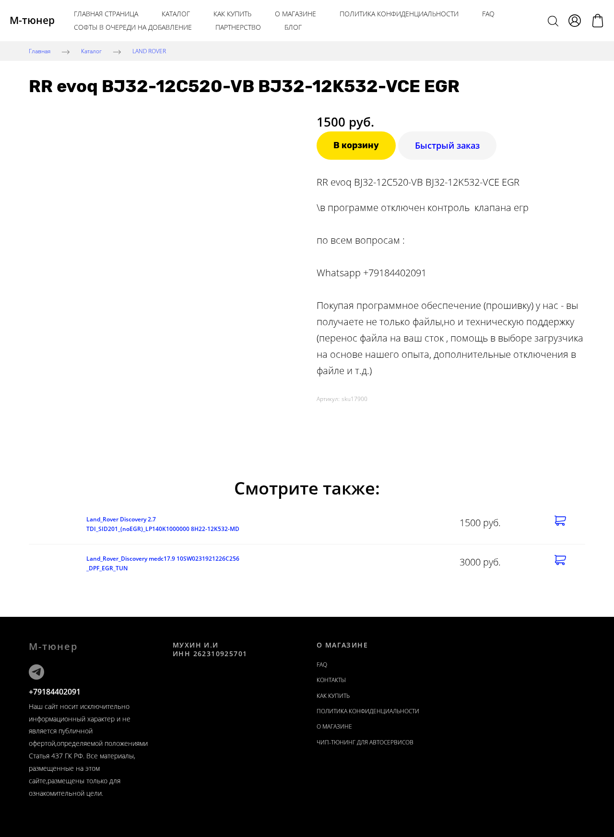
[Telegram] (36, 672)
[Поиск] (553, 20)
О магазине (295, 13)
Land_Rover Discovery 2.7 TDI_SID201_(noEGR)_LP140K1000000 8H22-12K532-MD (162, 524)
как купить (232, 13)
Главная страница (106, 13)
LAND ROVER (149, 51)
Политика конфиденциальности (399, 13)
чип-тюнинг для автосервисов (365, 742)
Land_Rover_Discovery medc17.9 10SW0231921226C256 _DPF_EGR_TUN (162, 563)
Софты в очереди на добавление (133, 27)
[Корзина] (597, 20)
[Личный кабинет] (574, 20)
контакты (331, 680)
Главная (39, 51)
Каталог (176, 13)
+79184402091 (55, 692)
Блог (293, 27)
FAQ (488, 13)
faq (322, 664)
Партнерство (238, 27)
